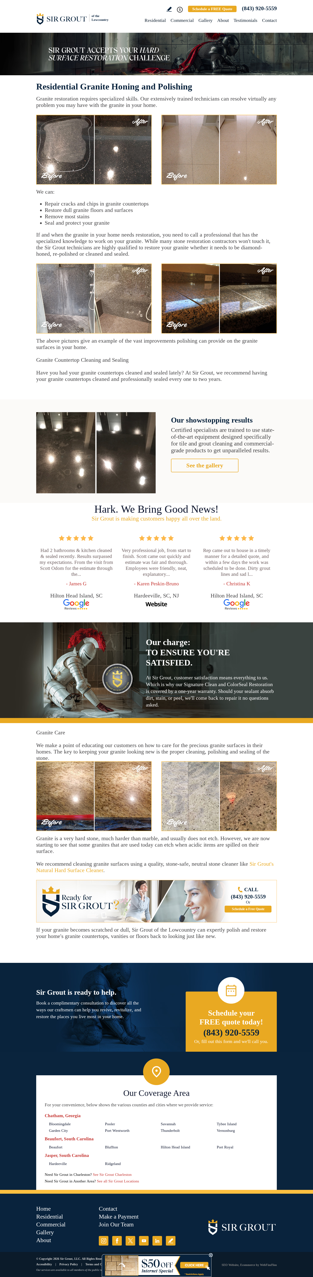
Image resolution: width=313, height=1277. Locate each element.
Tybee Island (227, 1124)
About (223, 20)
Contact (269, 20)
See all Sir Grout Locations (118, 1181)
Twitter (130, 1241)
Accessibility (44, 1264)
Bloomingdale (60, 1124)
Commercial (182, 20)
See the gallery (204, 465)
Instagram (103, 1241)
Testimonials (245, 20)
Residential (155, 20)
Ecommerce (247, 1265)
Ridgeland (113, 1164)
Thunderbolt (170, 1130)
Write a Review (169, 9)
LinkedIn (157, 1241)
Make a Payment (119, 1216)
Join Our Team (116, 1224)
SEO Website (230, 1265)
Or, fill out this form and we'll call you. (231, 1041)
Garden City (58, 1130)
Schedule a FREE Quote (212, 9)
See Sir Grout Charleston (112, 1174)
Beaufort (55, 1147)
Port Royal (225, 1147)
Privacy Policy (68, 1264)
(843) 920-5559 (259, 8)
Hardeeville (58, 1164)
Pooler (110, 1124)
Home (43, 1208)
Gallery (205, 20)
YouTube (144, 1241)
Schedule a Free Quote (248, 909)
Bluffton (111, 1147)
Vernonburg (226, 1130)
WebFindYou (268, 1265)
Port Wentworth (117, 1130)
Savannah (168, 1124)
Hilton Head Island (175, 1147)
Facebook (117, 1241)
